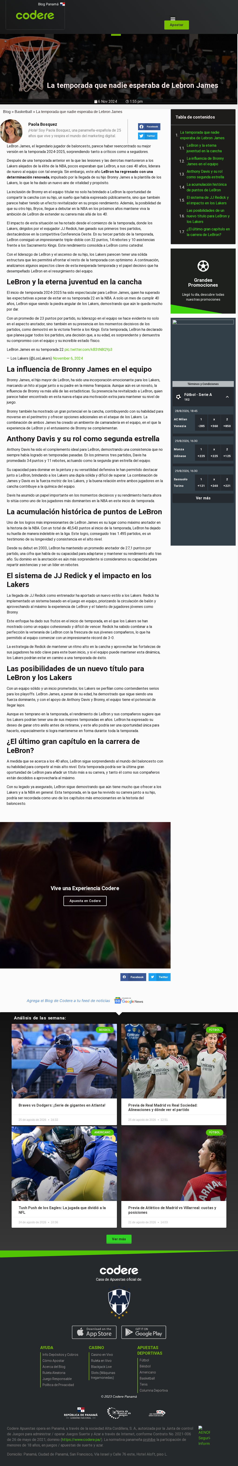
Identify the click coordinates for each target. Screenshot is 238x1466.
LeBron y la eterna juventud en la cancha (204, 148)
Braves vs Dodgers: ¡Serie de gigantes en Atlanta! (62, 1105)
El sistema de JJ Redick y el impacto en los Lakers (208, 200)
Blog (7, 112)
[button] (173, 19)
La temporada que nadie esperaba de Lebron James (202, 135)
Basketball (23, 112)
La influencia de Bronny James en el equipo (205, 161)
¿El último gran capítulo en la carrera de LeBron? (208, 232)
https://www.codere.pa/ (81, 1439)
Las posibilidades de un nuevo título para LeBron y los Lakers (208, 216)
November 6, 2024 (68, 358)
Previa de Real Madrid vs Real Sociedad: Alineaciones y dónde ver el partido (162, 1107)
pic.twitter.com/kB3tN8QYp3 (88, 349)
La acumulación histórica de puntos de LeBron (207, 187)
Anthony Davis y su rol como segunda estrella (205, 174)
